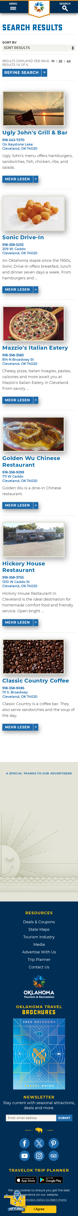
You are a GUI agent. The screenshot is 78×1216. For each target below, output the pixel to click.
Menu (13, 3)
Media (39, 944)
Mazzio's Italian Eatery (35, 348)
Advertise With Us (39, 952)
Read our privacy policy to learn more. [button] (39, 1200)
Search (65, 3)
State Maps (39, 929)
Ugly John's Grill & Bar (34, 132)
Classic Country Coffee (35, 681)
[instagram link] (39, 1156)
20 (60, 61)
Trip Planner (39, 959)
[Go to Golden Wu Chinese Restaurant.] (33, 434)
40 (69, 61)
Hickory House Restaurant (23, 566)
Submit (64, 1118)
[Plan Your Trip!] (15, 1201)
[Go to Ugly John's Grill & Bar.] (33, 108)
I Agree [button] (39, 1209)
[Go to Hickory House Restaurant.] (33, 539)
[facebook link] (24, 1143)
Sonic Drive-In (23, 237)
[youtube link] (24, 1156)
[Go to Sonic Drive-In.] (33, 213)
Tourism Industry (39, 937)
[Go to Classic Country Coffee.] (33, 656)
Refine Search (21, 72)
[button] (13, 7)
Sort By (9, 42)
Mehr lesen (17, 179)
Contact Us (39, 967)
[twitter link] (39, 1143)
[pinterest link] (53, 1143)
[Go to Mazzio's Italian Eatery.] (33, 323)
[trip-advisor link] (53, 1156)
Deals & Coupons (39, 922)
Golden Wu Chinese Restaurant (31, 461)
